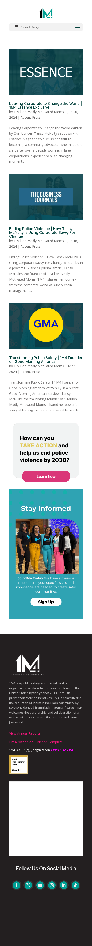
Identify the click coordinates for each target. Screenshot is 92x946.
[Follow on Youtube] (40, 885)
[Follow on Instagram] (52, 885)
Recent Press (31, 117)
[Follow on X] (28, 885)
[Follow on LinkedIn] (64, 885)
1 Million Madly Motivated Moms (39, 112)
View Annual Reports (25, 733)
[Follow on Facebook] (16, 885)
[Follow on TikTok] (75, 885)
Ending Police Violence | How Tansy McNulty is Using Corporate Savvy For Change (42, 232)
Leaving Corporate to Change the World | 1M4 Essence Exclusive (45, 105)
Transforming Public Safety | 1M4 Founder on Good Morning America (46, 359)
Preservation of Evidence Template (36, 742)
